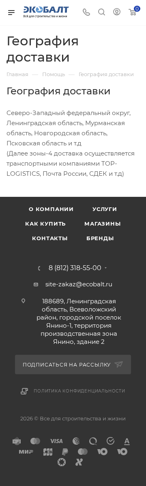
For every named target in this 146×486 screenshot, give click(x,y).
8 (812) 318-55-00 (75, 268)
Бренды (100, 238)
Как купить (45, 223)
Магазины (102, 223)
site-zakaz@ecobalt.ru (78, 284)
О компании (51, 209)
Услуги (104, 209)
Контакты (49, 238)
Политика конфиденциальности (79, 391)
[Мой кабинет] (116, 13)
